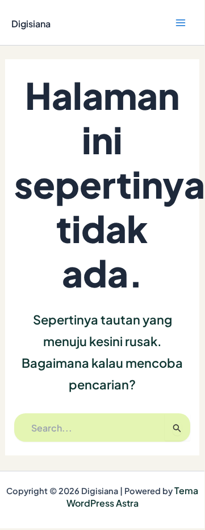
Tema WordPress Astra (132, 496)
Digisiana (31, 24)
